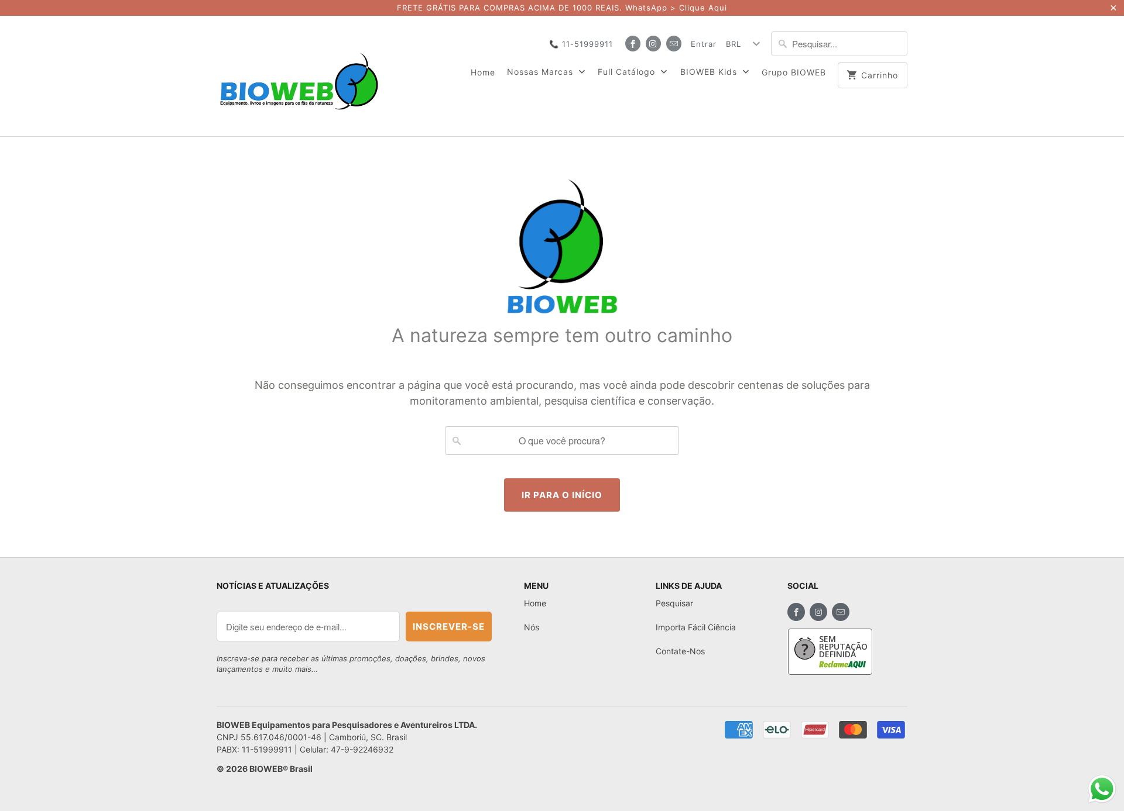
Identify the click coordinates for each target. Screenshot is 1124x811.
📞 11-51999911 (581, 44)
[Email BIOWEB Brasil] (673, 43)
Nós (531, 627)
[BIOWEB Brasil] (299, 76)
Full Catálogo (628, 72)
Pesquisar (674, 603)
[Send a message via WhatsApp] (1102, 789)
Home (483, 72)
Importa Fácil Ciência (696, 627)
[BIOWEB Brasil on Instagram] (653, 43)
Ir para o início (562, 495)
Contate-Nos (680, 651)
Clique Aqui (703, 7)
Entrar (704, 44)
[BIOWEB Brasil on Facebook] (632, 43)
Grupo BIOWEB (794, 72)
